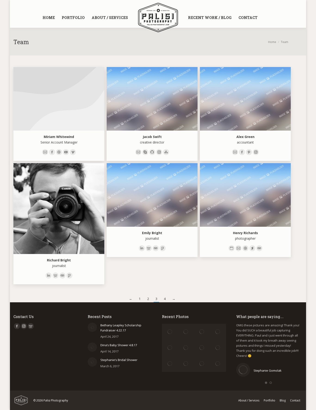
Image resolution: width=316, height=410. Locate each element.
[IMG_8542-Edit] (202, 364)
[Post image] (92, 327)
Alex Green (245, 137)
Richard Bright (59, 260)
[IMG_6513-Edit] (218, 332)
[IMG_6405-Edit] (186, 348)
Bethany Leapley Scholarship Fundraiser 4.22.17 (120, 327)
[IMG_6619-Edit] (186, 332)
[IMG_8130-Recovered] (186, 364)
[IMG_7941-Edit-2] (170, 364)
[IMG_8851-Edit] (218, 364)
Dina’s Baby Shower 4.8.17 (118, 345)
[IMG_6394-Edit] (202, 348)
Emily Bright (152, 233)
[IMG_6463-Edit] (170, 348)
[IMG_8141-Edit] (218, 348)
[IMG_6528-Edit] (202, 332)
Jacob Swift (152, 137)
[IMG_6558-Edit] (170, 332)
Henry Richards (245, 233)
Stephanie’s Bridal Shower (118, 360)
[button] (266, 383)
